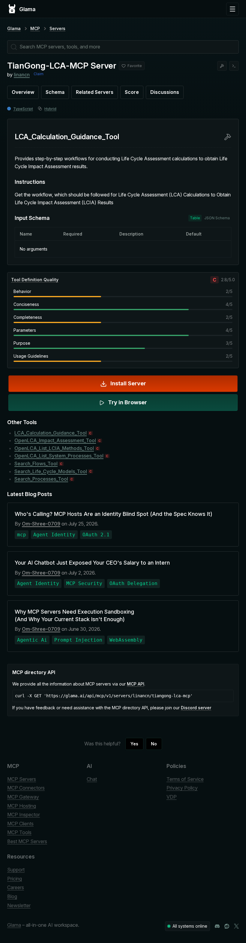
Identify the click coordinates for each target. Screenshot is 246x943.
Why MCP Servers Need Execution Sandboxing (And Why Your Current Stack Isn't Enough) (74, 615)
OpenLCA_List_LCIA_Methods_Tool (54, 448)
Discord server (196, 707)
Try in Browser (127, 402)
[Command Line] (234, 66)
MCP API (135, 683)
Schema (55, 92)
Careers (15, 887)
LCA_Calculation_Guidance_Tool (50, 433)
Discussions (164, 92)
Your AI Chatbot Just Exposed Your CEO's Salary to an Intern (92, 562)
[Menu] (232, 9)
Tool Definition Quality (34, 279)
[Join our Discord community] (217, 926)
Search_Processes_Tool (41, 479)
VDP (171, 797)
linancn (22, 75)
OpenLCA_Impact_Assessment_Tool (55, 440)
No (154, 743)
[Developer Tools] (222, 66)
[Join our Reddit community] (226, 926)
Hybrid (50, 108)
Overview (23, 92)
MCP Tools (19, 832)
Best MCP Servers (27, 841)
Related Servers (94, 92)
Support (16, 870)
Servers (57, 28)
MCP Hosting (21, 806)
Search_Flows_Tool (36, 464)
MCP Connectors (26, 788)
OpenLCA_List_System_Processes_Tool (59, 456)
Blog (12, 896)
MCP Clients (20, 824)
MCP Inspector (23, 815)
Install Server (128, 383)
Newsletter (19, 905)
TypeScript (23, 108)
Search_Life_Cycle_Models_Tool (50, 471)
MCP (35, 28)
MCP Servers (21, 779)
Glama (14, 28)
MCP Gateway (23, 797)
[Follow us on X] (236, 926)
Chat (92, 779)
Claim (39, 74)
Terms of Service (185, 779)
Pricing (14, 879)
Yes (134, 743)
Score (132, 92)
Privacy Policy (182, 788)
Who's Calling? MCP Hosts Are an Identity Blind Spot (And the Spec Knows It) (113, 514)
